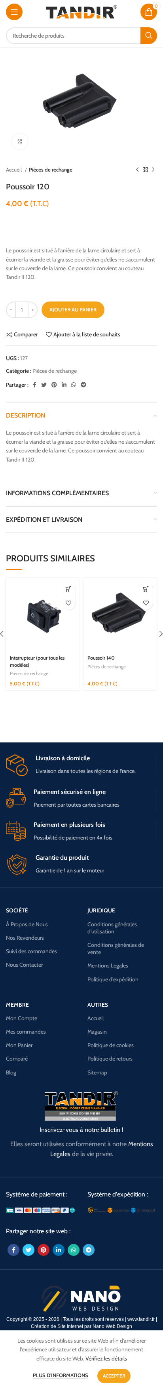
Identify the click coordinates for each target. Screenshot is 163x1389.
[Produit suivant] (153, 170)
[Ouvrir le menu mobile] (14, 12)
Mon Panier (19, 1045)
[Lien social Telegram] (83, 385)
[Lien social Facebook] (34, 385)
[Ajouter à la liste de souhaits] (69, 603)
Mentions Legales (107, 965)
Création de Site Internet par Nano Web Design (81, 1326)
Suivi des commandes (31, 951)
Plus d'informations (60, 1375)
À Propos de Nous (27, 924)
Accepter (114, 1376)
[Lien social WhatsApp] (73, 385)
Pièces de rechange (50, 169)
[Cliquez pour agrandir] (20, 141)
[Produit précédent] (137, 170)
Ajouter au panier (73, 309)
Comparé (17, 1058)
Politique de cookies (110, 1045)
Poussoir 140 (101, 658)
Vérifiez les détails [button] (106, 1358)
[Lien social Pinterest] (54, 385)
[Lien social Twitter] (44, 385)
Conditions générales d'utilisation (112, 928)
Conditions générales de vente (115, 948)
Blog (11, 1072)
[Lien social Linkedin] (64, 385)
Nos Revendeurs (25, 937)
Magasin (97, 1031)
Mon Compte (21, 1018)
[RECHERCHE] (148, 35)
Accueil (14, 169)
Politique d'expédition (112, 979)
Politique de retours (110, 1058)
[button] (69, 589)
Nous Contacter (24, 964)
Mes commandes (26, 1031)
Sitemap (97, 1072)
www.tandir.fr (141, 1319)
